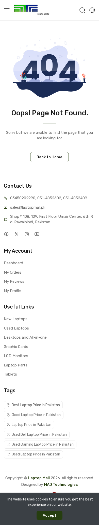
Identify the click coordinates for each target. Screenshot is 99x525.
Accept (49, 515)
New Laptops (15, 319)
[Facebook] (6, 234)
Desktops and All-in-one (25, 337)
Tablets (10, 374)
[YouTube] (36, 234)
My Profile (12, 291)
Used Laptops (16, 328)
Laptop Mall (39, 478)
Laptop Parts (15, 365)
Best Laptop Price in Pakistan (36, 405)
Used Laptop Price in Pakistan (36, 454)
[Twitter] (16, 234)
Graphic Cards (16, 346)
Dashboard (13, 263)
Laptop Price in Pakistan (31, 425)
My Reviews (14, 281)
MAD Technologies (61, 484)
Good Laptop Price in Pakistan (36, 415)
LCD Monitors (16, 356)
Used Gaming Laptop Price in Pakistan (43, 444)
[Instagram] (26, 234)
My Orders (12, 272)
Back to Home (49, 157)
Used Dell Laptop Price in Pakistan (39, 434)
